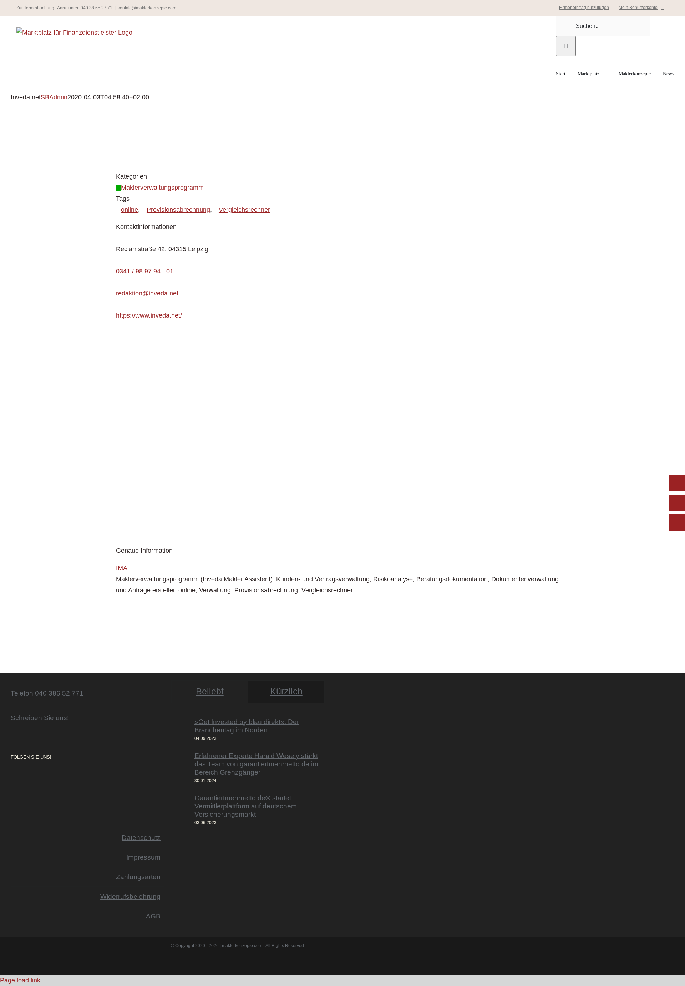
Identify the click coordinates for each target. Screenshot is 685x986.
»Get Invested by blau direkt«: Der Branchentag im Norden (246, 726)
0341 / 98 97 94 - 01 (144, 271)
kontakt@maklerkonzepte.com (147, 7)
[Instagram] (13, 776)
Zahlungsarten (138, 877)
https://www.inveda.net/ (149, 315)
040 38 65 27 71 (96, 7)
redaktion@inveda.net (147, 293)
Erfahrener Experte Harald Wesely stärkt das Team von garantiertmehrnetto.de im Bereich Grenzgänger (256, 764)
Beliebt (210, 691)
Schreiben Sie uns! (40, 718)
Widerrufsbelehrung (130, 896)
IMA (121, 568)
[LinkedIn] (33, 776)
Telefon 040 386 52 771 (47, 693)
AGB (153, 916)
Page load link (20, 980)
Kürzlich (286, 691)
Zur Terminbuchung (35, 7)
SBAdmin (54, 97)
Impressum (143, 857)
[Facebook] (23, 776)
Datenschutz (141, 837)
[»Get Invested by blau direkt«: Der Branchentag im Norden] (180, 730)
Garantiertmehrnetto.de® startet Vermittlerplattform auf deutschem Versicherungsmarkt (245, 806)
